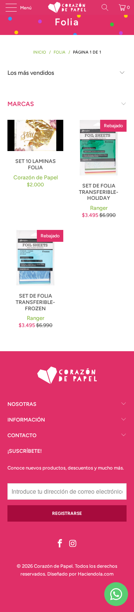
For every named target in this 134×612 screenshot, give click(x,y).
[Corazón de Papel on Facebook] (60, 544)
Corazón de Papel (53, 566)
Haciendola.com (96, 574)
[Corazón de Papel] (67, 7)
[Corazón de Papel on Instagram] (73, 544)
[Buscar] (107, 7)
